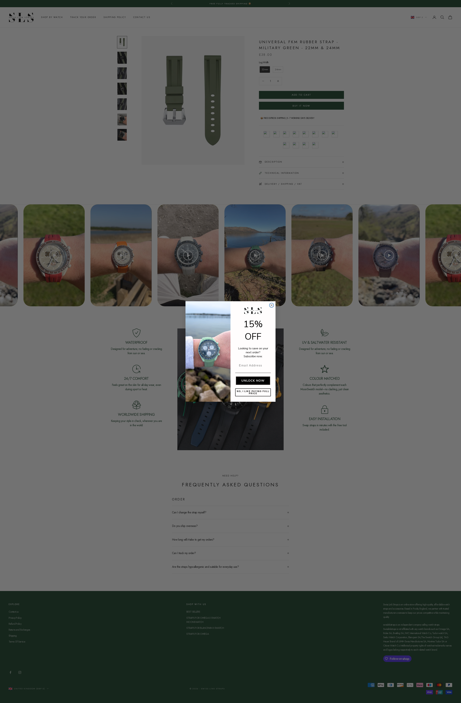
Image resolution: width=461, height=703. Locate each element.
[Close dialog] (271, 305)
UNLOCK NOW (253, 381)
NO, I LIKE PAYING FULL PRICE (253, 392)
